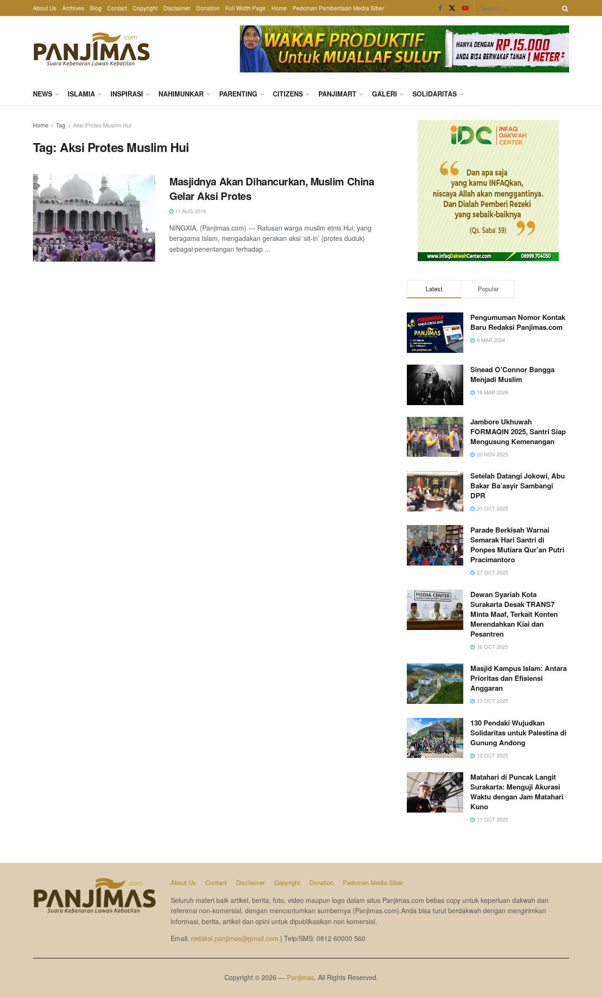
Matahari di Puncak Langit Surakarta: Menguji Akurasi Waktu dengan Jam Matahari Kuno (516, 792)
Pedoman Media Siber (373, 882)
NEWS (42, 93)
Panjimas (300, 977)
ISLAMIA (81, 93)
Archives (73, 8)
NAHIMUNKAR (181, 93)
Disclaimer (176, 8)
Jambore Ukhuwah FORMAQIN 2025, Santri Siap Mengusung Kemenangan (518, 431)
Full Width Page (245, 8)
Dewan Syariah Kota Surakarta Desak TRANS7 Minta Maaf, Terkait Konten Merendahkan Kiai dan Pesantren (514, 614)
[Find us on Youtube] (465, 8)
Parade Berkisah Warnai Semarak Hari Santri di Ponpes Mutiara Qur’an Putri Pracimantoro (517, 545)
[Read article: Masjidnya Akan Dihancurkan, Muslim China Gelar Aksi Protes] (94, 218)
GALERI (384, 93)
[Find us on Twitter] (452, 8)
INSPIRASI (127, 93)
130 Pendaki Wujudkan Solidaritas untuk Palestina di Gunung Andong (518, 733)
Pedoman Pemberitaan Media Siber (338, 8)
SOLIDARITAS (434, 93)
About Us (44, 8)
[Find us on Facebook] (440, 8)
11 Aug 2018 (190, 211)
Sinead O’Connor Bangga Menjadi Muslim (512, 374)
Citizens (288, 93)
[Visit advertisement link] (404, 48)
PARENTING (238, 93)
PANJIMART (337, 93)
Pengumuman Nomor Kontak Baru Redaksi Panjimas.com (517, 322)
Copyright (145, 8)
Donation (208, 8)
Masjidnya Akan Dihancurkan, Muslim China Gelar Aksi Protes (271, 188)
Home (279, 8)
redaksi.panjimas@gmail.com (234, 938)
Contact (117, 8)
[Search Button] (563, 8)
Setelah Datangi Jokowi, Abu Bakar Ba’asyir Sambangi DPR (517, 486)
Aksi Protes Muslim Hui (102, 125)
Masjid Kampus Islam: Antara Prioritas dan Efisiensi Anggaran (518, 678)
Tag (60, 125)
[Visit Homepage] (91, 49)
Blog (96, 8)
